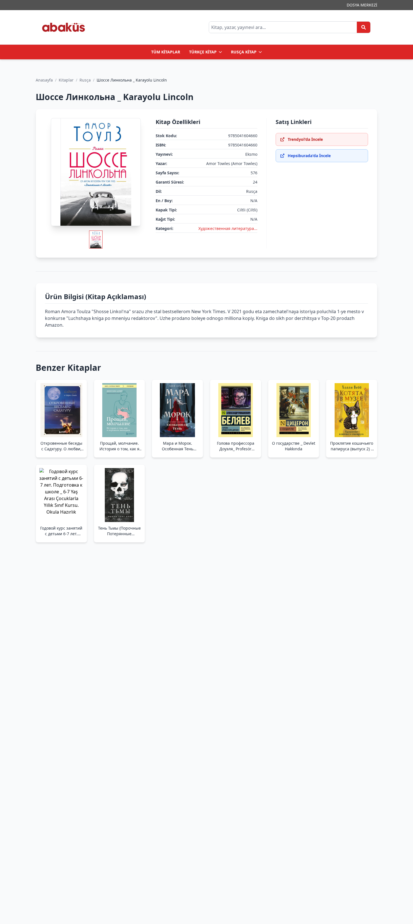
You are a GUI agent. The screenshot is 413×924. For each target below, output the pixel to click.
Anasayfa (44, 80)
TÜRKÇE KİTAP (203, 52)
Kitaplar (66, 80)
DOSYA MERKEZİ (362, 5)
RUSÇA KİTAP (244, 52)
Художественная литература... (227, 228)
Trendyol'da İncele (305, 139)
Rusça (85, 80)
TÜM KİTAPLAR (165, 52)
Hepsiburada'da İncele (309, 155)
